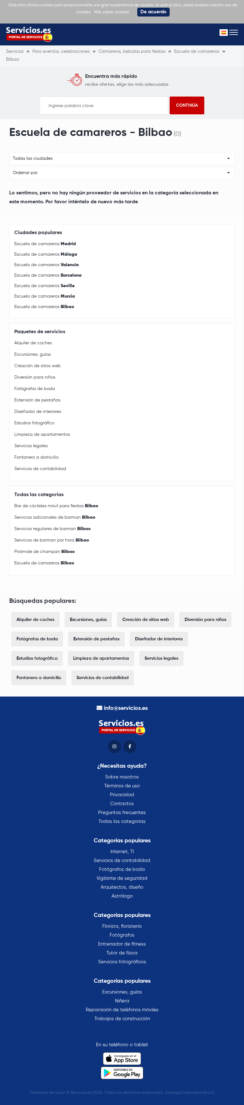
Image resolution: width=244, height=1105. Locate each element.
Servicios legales (31, 446)
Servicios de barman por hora (51, 540)
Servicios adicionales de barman (54, 517)
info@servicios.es (126, 708)
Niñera (122, 1001)
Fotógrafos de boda (34, 389)
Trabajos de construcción (122, 1018)
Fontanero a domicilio (36, 457)
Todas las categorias (122, 821)
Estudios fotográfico (34, 423)
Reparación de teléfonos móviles (122, 1009)
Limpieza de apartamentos (42, 434)
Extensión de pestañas (37, 400)
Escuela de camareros (45, 244)
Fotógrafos (122, 935)
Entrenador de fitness (122, 944)
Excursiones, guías (32, 354)
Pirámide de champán (44, 551)
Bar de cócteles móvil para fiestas (56, 506)
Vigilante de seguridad (122, 878)
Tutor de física (122, 953)
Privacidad (122, 794)
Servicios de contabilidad (40, 469)
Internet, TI (122, 851)
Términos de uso (122, 786)
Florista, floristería (122, 926)
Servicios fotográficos (122, 962)
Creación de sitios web (37, 366)
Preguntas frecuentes (122, 812)
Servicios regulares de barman (52, 529)
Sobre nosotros (122, 777)
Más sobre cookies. (112, 12)
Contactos (122, 803)
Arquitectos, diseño (122, 887)
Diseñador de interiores (37, 411)
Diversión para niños (34, 377)
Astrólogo (122, 896)
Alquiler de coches (33, 343)
